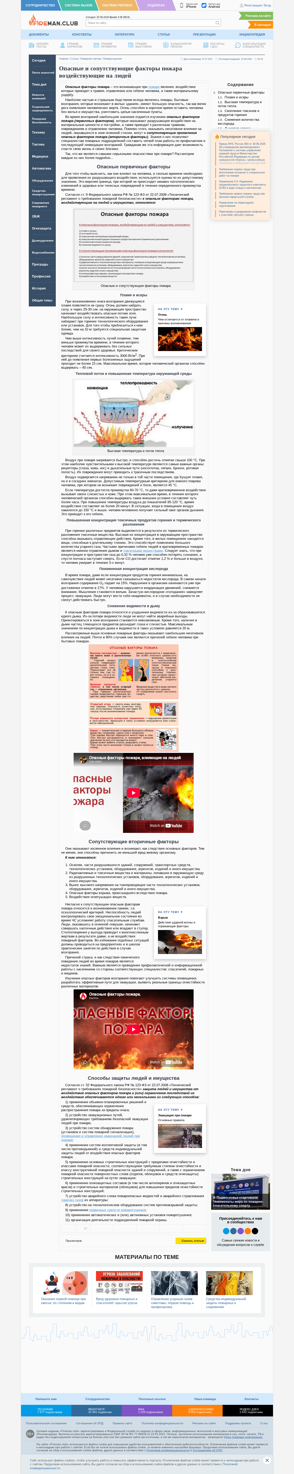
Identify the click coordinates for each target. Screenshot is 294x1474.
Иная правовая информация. (243, 1437)
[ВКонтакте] (101, 1228)
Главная (63, 58)
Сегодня (38, 60)
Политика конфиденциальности (162, 1423)
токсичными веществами (143, 551)
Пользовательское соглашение (46, 1423)
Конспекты (82, 34)
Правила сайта (122, 1423)
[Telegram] (171, 1228)
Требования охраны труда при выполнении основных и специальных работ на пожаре (242, 172)
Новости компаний (39, 96)
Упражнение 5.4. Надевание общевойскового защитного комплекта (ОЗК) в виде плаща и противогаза (242, 184)
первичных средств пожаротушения (117, 1210)
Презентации (204, 34)
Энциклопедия (252, 34)
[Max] (240, 1231)
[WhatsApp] (148, 1228)
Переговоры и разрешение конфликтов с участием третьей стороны (242, 213)
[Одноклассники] (124, 1228)
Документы (39, 34)
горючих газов (72, 1200)
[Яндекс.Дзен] (255, 1231)
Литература (124, 34)
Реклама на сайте (258, 15)
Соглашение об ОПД (89, 1423)
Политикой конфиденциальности (168, 1450)
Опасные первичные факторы (241, 92)
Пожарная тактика (90, 58)
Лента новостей (43, 72)
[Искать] (217, 22)
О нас (264, 1423)
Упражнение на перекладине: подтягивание (236, 204)
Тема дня (39, 84)
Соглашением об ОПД (207, 1450)
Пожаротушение (112, 58)
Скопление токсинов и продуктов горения (238, 113)
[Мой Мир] (194, 1228)
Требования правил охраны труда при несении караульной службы (242, 195)
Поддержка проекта (238, 1423)
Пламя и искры (236, 97)
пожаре (154, 87)
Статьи (164, 34)
